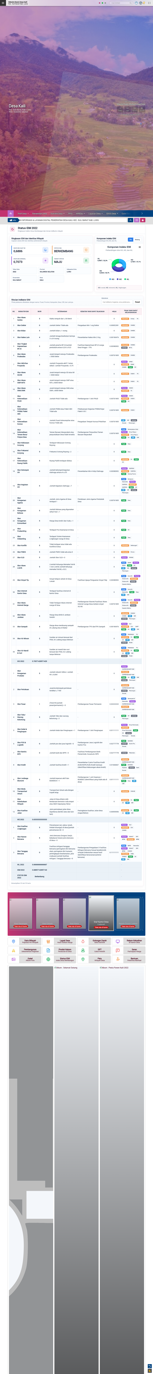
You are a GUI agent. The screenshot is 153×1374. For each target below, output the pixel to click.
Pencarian (104, 298)
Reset (137, 302)
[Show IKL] (126, 279)
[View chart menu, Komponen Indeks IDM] (139, 247)
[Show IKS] (111, 279)
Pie (131, 239)
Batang (137, 239)
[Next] (142, 213)
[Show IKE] (119, 279)
